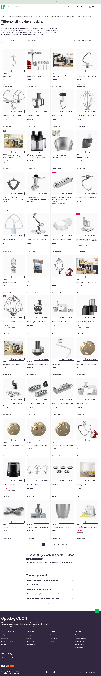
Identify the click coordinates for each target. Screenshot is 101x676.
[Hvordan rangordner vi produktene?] (74, 40)
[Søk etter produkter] (68, 7)
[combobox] (39, 7)
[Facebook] (53, 672)
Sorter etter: (80, 41)
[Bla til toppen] (97, 611)
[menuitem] (6, 12)
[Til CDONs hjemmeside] (3, 7)
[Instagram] (47, 672)
